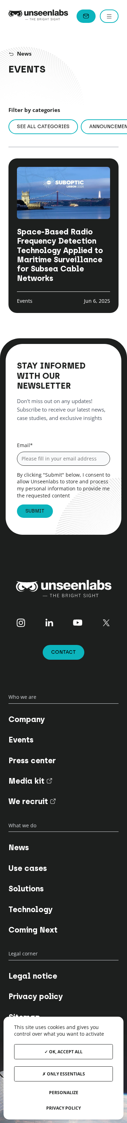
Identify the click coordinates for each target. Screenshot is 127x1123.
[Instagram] (20, 623)
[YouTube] (78, 623)
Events (21, 740)
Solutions (26, 888)
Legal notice (32, 976)
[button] (109, 16)
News (24, 53)
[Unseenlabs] (38, 16)
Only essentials (65, 1074)
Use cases (27, 868)
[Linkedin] (49, 623)
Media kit (30, 781)
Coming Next (33, 930)
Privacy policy (35, 996)
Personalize (63, 1093)
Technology (30, 909)
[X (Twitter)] (106, 623)
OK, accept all (65, 1052)
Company (26, 719)
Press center (32, 760)
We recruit (32, 801)
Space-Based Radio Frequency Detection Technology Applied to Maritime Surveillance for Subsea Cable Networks (60, 255)
